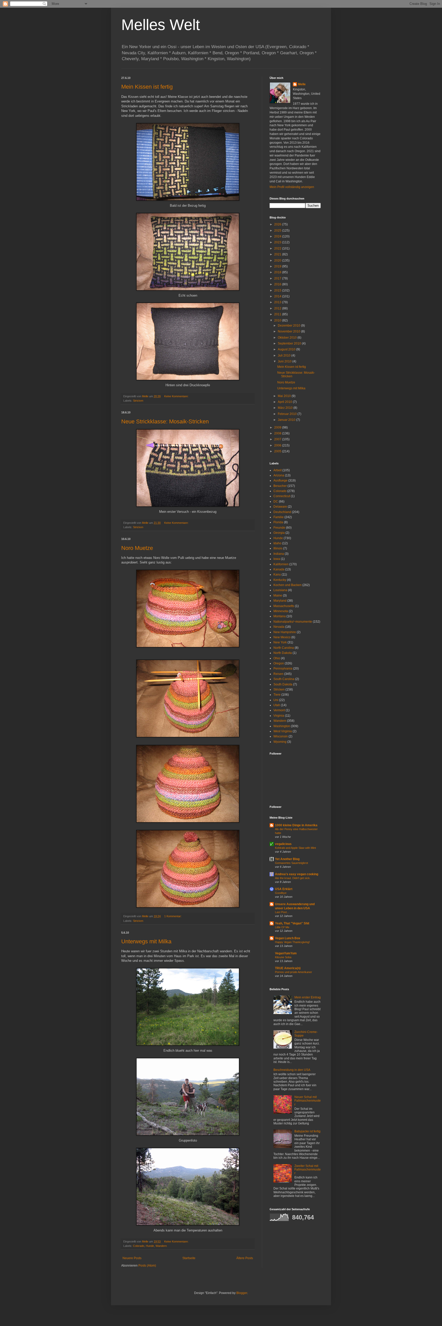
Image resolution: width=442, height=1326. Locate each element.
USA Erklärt (283, 889)
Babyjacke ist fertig (307, 1131)
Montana (279, 616)
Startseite (188, 1258)
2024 (278, 236)
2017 (278, 278)
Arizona (278, 475)
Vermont (279, 710)
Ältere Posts (244, 1258)
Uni (275, 700)
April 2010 (285, 402)
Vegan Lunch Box (287, 938)
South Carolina (283, 679)
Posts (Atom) (147, 1265)
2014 (278, 296)
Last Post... (282, 912)
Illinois (277, 548)
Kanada (278, 569)
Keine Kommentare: (176, 396)
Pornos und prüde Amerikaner (293, 972)
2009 (278, 427)
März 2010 (285, 408)
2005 (278, 451)
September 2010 (290, 343)
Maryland (279, 600)
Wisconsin (280, 736)
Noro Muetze (137, 548)
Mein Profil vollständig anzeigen (292, 187)
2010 (278, 320)
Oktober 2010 (287, 337)
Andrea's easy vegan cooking (296, 874)
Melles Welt (160, 24)
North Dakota (282, 653)
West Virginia (282, 731)
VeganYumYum (286, 953)
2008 (278, 433)
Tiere (277, 694)
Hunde (150, 1245)
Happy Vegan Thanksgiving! (292, 942)
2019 (278, 266)
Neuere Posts (132, 1258)
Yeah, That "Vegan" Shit (292, 923)
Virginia (278, 715)
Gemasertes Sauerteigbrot (291, 862)
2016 (278, 284)
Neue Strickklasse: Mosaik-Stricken (165, 421)
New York (280, 642)
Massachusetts (283, 606)
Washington (281, 726)
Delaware (280, 506)
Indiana (278, 554)
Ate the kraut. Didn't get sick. (293, 878)
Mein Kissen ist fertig (147, 86)
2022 (278, 248)
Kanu (277, 574)
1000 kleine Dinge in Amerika (296, 825)
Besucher (280, 486)
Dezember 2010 (289, 325)
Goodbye (280, 892)
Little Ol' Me (282, 927)
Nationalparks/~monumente (292, 621)
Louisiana (280, 590)
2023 (278, 242)
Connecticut (281, 496)
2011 (278, 314)
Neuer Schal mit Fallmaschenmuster (307, 1100)
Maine (277, 595)
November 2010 (289, 331)
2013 (278, 302)
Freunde (279, 527)
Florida (278, 522)
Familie (278, 517)
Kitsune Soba (283, 957)
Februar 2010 (287, 414)
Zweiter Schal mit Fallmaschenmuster (307, 1169)
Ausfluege (280, 480)
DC (275, 501)
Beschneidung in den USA (291, 1070)
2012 (278, 308)
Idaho (277, 543)
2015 (278, 290)
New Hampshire (284, 632)
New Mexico (282, 637)
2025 (278, 230)
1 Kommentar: (173, 916)
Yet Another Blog (287, 859)
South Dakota (282, 684)
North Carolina (283, 648)
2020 (278, 260)
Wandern (161, 1245)
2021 (278, 254)
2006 (278, 445)
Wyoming (279, 742)
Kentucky (279, 580)
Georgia (279, 533)
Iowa (276, 559)
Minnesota (280, 611)
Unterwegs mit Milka (146, 941)
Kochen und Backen (287, 585)
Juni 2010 (285, 361)
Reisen (278, 674)
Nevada (278, 627)
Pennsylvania (282, 668)
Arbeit (277, 470)
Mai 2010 (285, 396)
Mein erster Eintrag (307, 997)
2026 (278, 224)
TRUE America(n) (288, 968)
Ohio (276, 658)
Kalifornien (281, 564)
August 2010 (287, 349)
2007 (278, 439)
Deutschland (282, 512)
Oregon (278, 663)
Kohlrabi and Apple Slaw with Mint (295, 847)
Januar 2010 (287, 420)
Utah (276, 705)
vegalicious (283, 844)
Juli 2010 (284, 355)
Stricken (138, 400)
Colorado (138, 1245)
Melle (302, 84)
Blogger (241, 1293)
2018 (278, 272)
